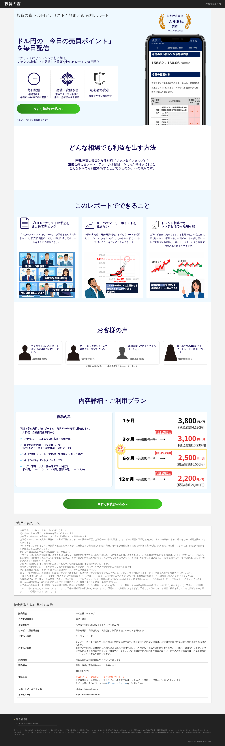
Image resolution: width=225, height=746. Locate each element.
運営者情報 (22, 719)
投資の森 (13, 4)
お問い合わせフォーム (116, 683)
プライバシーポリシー (28, 723)
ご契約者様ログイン (213, 4)
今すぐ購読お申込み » (48, 108)
